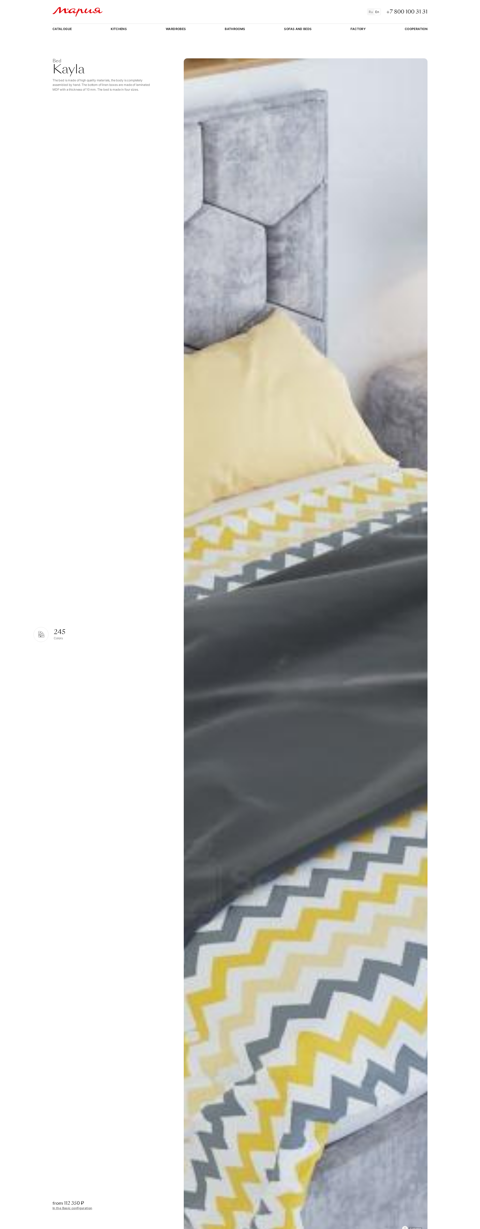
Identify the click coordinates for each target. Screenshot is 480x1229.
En (377, 12)
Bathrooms (235, 29)
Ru (371, 12)
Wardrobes (176, 29)
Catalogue (62, 29)
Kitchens (119, 29)
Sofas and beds (298, 29)
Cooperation (416, 29)
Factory (358, 29)
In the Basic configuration (72, 1208)
